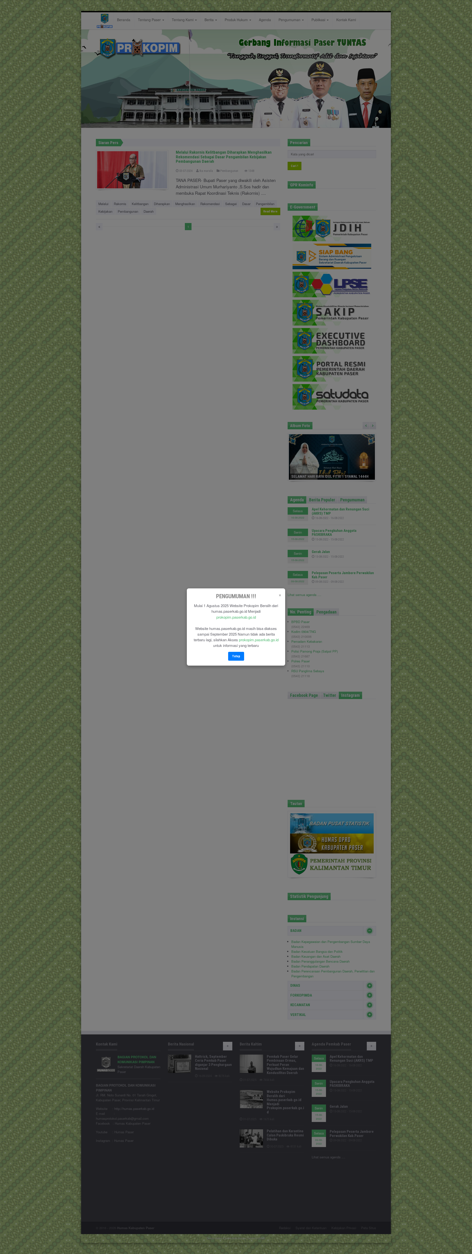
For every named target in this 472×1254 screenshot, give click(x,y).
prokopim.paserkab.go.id (236, 617)
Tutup (236, 656)
